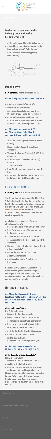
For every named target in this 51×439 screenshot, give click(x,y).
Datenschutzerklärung (16, 405)
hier (7, 210)
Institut (7, 430)
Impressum (9, 393)
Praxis (7, 417)
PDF (19, 210)
